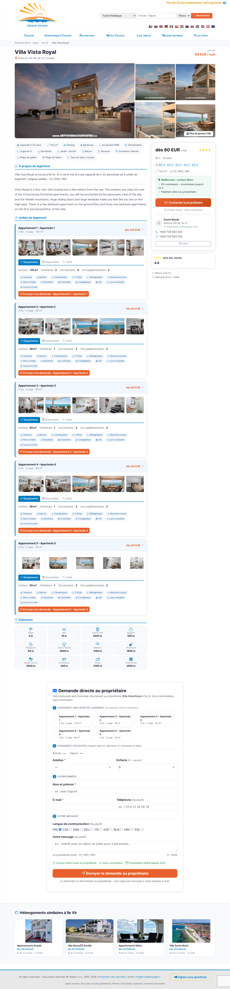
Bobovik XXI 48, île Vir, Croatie (36, 58)
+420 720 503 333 (170, 231)
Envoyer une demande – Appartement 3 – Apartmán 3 (55, 451)
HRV (127, 829)
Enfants (129, 760)
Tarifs (69, 262)
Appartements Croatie (57, 35)
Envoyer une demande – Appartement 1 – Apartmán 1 (55, 293)
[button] (183, 261)
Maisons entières (172, 35)
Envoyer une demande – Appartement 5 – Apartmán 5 (55, 609)
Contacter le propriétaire (185, 202)
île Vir (45, 42)
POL (138, 829)
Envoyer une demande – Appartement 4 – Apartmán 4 (55, 530)
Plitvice (115, 983)
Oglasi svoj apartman (192, 977)
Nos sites (85, 983)
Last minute (144, 35)
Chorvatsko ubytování (131, 983)
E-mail (58, 800)
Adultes (59, 760)
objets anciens (72, 983)
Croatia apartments (101, 983)
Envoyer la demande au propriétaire (117, 873)
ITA (97, 829)
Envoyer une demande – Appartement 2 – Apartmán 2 (55, 372)
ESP (107, 829)
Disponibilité (52, 262)
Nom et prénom (64, 784)
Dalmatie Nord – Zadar (27, 42)
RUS (117, 829)
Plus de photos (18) (200, 133)
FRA (56, 829)
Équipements (31, 262)
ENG (76, 829)
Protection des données (112, 976)
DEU (87, 829)
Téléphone (130, 800)
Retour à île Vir (163, 273)
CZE (66, 829)
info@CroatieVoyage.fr (147, 976)
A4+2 (162, 164)
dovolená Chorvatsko (154, 983)
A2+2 (170, 164)
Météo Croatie (115, 35)
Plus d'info (201, 35)
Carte (185, 243)
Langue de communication (77, 824)
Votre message (69, 837)
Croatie (29, 35)
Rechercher (203, 15)
